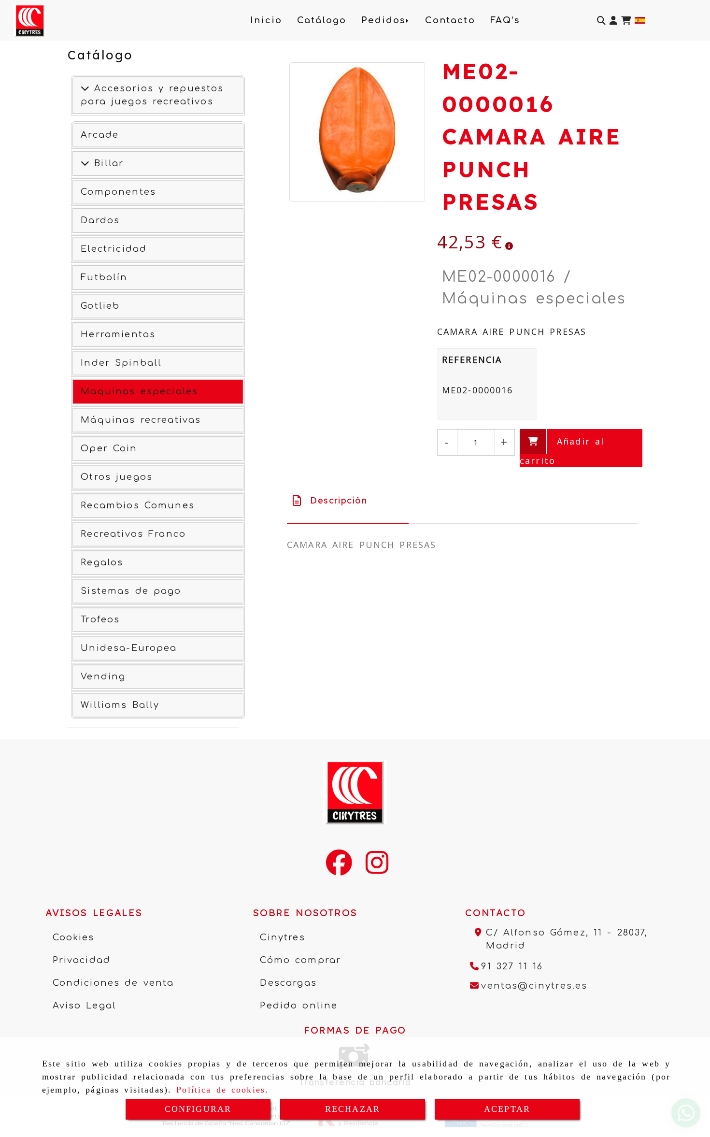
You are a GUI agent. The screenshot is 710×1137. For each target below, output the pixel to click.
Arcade (100, 135)
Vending (103, 676)
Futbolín (104, 277)
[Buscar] (601, 20)
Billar (106, 163)
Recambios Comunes (138, 505)
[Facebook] (339, 869)
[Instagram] (377, 869)
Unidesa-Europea (129, 648)
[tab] (348, 500)
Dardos (100, 220)
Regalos (102, 562)
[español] (640, 19)
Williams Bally (120, 705)
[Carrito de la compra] (626, 20)
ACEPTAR (507, 1109)
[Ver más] (85, 163)
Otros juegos (117, 477)
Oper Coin (109, 448)
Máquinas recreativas (141, 420)
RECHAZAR (352, 1109)
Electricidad (114, 249)
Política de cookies (220, 1089)
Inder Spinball (121, 363)
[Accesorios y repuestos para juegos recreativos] (85, 88)
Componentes (118, 192)
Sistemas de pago (131, 591)
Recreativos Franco (133, 534)
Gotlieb (100, 306)
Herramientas (118, 334)
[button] (613, 20)
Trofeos (100, 619)
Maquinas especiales (139, 391)
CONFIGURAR (198, 1109)
